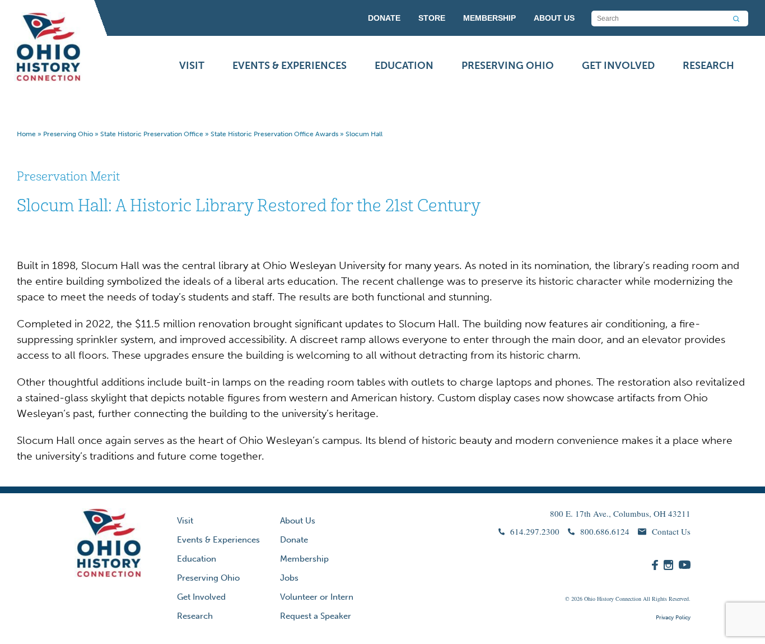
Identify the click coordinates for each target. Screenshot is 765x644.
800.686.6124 (604, 531)
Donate (294, 540)
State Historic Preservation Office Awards (274, 134)
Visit (191, 65)
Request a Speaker (315, 616)
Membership (304, 559)
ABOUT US (554, 17)
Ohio (589, 599)
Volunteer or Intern (316, 597)
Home (26, 134)
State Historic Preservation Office (151, 134)
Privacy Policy (673, 617)
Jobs (289, 578)
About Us (297, 521)
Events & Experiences (289, 65)
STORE (431, 17)
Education (404, 65)
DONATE (384, 17)
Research (708, 65)
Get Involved (618, 65)
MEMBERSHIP (489, 17)
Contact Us (671, 531)
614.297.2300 (534, 531)
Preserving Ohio (507, 65)
